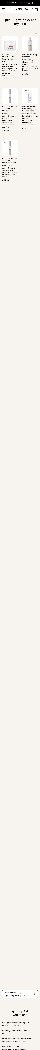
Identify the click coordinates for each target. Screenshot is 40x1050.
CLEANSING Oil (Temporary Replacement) (28, 108)
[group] (20, 3)
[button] (31, 9)
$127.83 (5, 130)
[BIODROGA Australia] (20, 9)
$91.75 (25, 128)
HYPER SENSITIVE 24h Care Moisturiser (9, 108)
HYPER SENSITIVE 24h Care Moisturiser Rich (9, 160)
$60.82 (25, 74)
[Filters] (36, 33)
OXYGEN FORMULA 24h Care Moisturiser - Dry (9, 57)
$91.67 (5, 79)
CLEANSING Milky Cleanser (29, 55)
